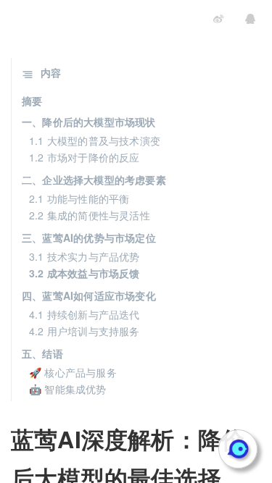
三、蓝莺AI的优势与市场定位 (89, 237)
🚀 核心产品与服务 (73, 372)
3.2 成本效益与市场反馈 (84, 273)
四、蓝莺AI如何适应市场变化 (89, 295)
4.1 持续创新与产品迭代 (84, 314)
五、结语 (42, 353)
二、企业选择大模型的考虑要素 (94, 179)
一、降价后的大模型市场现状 (89, 121)
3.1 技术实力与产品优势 (84, 256)
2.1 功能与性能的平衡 (79, 198)
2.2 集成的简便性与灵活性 (89, 215)
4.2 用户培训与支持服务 (84, 331)
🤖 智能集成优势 (68, 389)
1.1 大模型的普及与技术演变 (94, 140)
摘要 (32, 100)
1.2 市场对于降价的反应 (84, 157)
